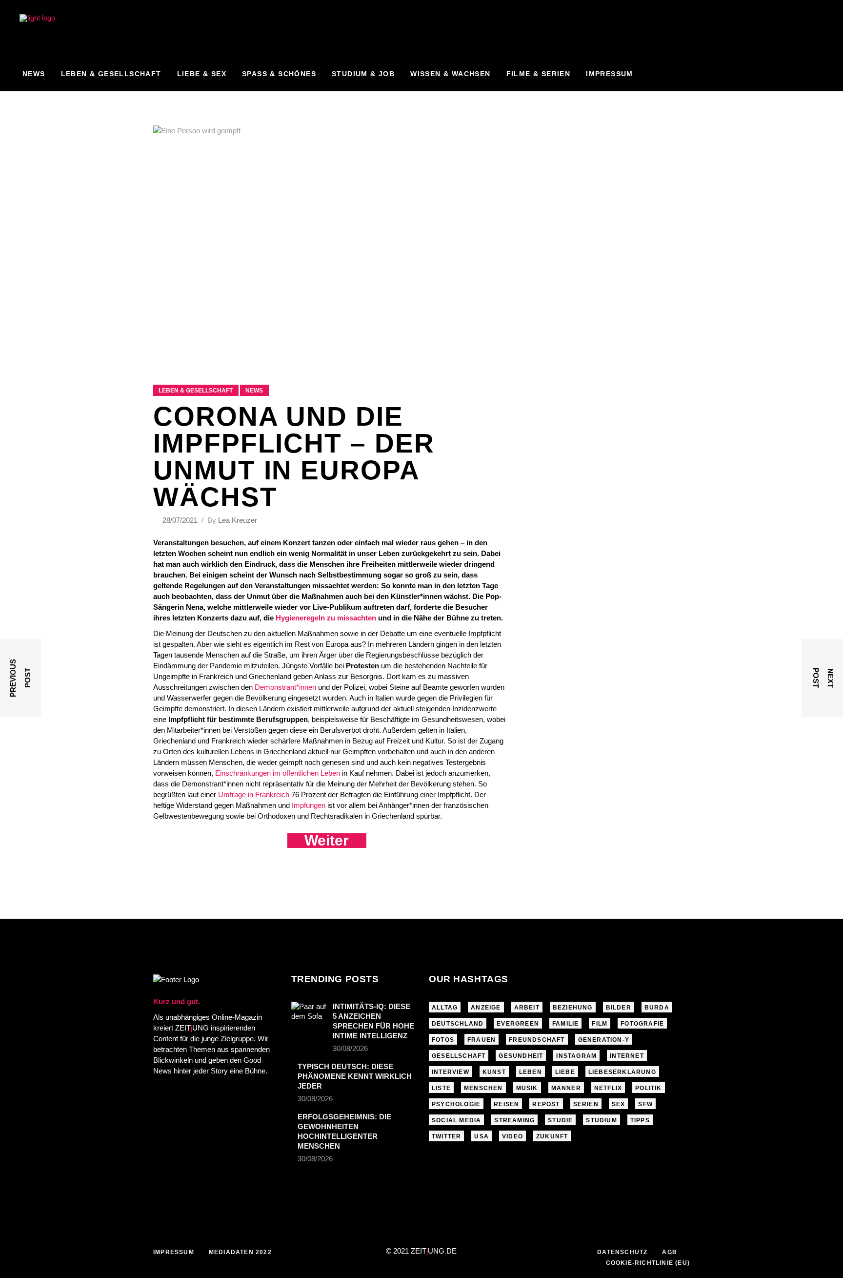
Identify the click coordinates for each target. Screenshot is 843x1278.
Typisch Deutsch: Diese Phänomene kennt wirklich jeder (355, 1076)
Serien (586, 1104)
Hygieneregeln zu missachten (326, 618)
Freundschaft (536, 1039)
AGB (669, 1252)
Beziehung (573, 1007)
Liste (441, 1088)
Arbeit (527, 1007)
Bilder (618, 1007)
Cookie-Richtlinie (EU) (648, 1262)
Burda (656, 1007)
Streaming (514, 1120)
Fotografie (642, 1023)
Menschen (483, 1088)
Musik (527, 1088)
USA (481, 1136)
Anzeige (486, 1007)
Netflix (608, 1088)
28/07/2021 (181, 520)
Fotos (443, 1039)
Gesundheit (521, 1055)
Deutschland (457, 1023)
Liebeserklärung (622, 1072)
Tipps (640, 1120)
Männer (566, 1088)
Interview (450, 1072)
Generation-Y (603, 1039)
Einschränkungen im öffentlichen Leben (277, 773)
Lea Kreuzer (237, 520)
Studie (560, 1120)
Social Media (456, 1120)
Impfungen (308, 805)
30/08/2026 (350, 1048)
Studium (601, 1120)
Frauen (481, 1039)
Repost (546, 1104)
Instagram (576, 1055)
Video (512, 1136)
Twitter (446, 1136)
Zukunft (552, 1136)
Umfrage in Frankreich (253, 794)
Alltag (445, 1007)
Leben (530, 1072)
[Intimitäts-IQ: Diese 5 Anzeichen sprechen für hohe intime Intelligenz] (308, 1013)
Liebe (565, 1072)
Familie (565, 1023)
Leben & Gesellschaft (196, 390)
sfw (645, 1104)
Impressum (173, 1252)
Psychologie (456, 1104)
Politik (648, 1088)
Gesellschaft (458, 1055)
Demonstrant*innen (285, 687)
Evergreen (518, 1023)
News (254, 390)
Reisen (506, 1104)
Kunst (494, 1072)
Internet (627, 1055)
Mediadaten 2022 (240, 1252)
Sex (618, 1104)
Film (599, 1023)
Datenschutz (622, 1252)
